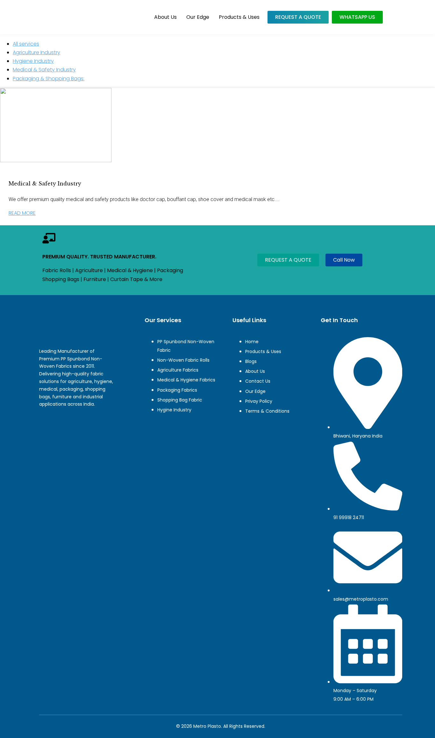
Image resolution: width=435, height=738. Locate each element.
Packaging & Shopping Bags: (48, 78)
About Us (165, 17)
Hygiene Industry (33, 61)
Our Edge (197, 17)
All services (26, 43)
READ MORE (22, 213)
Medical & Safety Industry (44, 69)
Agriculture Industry (36, 52)
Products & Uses (239, 17)
